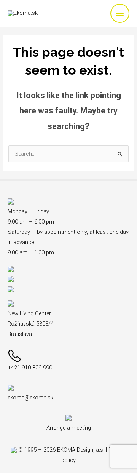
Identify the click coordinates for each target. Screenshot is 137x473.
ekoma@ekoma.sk (30, 397)
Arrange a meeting (68, 427)
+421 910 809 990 (30, 367)
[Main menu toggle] (119, 13)
